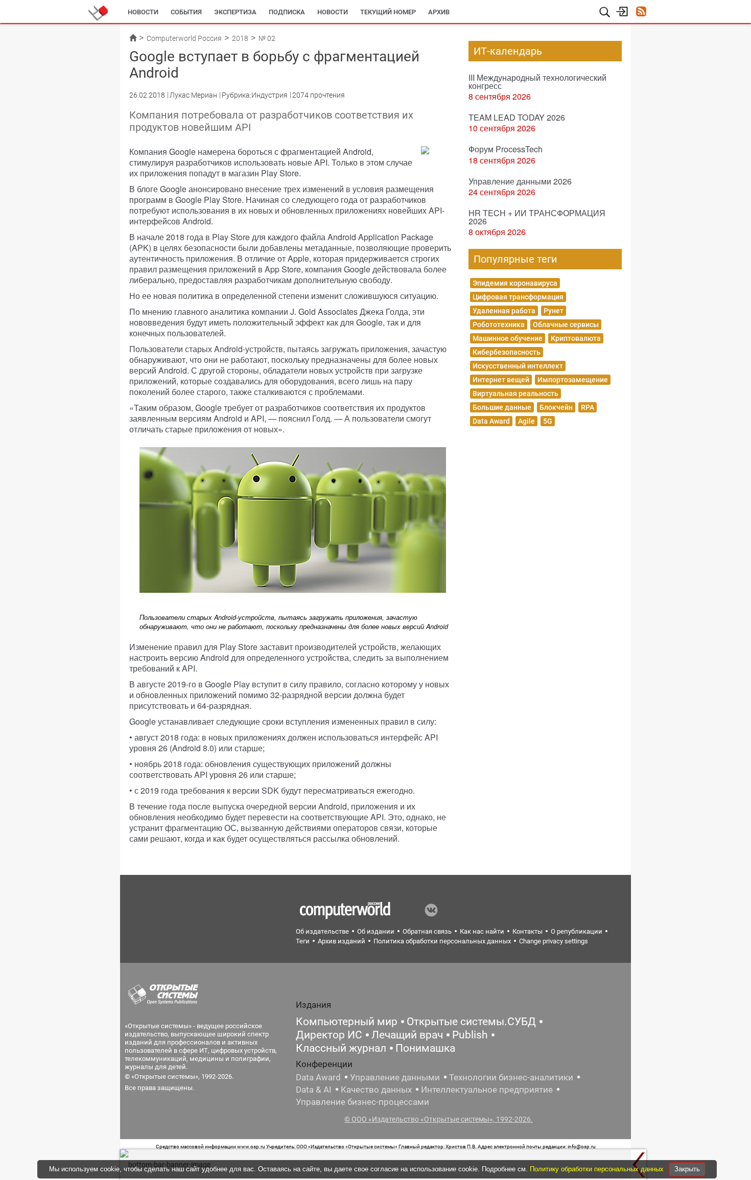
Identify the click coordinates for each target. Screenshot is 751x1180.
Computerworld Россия (184, 38)
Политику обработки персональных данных (598, 1169)
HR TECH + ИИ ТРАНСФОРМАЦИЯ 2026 (536, 217)
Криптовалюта (576, 338)
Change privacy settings (553, 941)
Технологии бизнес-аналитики (511, 1077)
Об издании (375, 931)
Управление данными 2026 (520, 181)
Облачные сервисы (566, 324)
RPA (587, 407)
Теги (303, 941)
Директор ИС (329, 1035)
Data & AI (314, 1089)
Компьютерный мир (346, 1021)
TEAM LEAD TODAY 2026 (516, 117)
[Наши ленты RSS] (641, 12)
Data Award (491, 421)
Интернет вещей (501, 380)
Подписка (287, 12)
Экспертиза (235, 12)
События (186, 12)
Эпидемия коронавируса (515, 283)
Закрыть (687, 1169)
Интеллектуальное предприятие (487, 1089)
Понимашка (425, 1048)
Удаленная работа (504, 311)
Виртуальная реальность (515, 393)
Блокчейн (556, 407)
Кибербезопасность (507, 352)
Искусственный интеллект (518, 366)
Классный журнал (341, 1048)
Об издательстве (322, 931)
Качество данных (376, 1089)
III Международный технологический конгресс (537, 81)
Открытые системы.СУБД (471, 1021)
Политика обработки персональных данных (442, 941)
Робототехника (499, 324)
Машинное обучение (508, 338)
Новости (143, 12)
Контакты (527, 931)
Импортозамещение (572, 380)
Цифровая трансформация (518, 297)
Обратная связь (427, 931)
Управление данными (395, 1077)
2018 (240, 38)
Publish (470, 1035)
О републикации (576, 931)
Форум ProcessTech (505, 149)
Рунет (554, 311)
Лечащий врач (407, 1035)
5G (547, 421)
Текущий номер (388, 12)
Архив (439, 12)
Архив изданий (341, 941)
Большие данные (502, 407)
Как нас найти (482, 931)
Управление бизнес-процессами (362, 1102)
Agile (526, 421)
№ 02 (267, 38)
